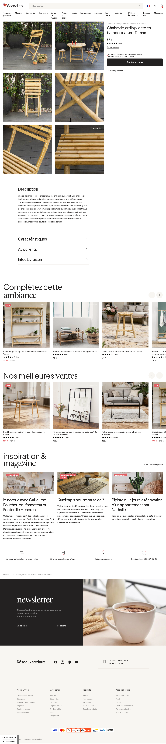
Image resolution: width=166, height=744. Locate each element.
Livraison (119, 702)
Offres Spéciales (133, 14)
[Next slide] (159, 295)
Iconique (98, 13)
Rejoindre (61, 625)
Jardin (74, 13)
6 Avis (120, 43)
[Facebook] (56, 663)
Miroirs (85, 696)
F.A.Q (118, 699)
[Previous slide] (151, 295)
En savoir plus (113, 47)
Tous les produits (90, 709)
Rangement (85, 13)
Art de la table (65, 15)
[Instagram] (62, 663)
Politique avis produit (124, 706)
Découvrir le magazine (153, 464)
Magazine (158, 13)
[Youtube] (76, 663)
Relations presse (23, 709)
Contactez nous (135, 62)
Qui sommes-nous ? (25, 696)
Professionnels (23, 712)
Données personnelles (33, 739)
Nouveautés (88, 699)
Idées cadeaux (88, 706)
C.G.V (19, 739)
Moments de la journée (26, 702)
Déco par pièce (22, 699)
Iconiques (87, 702)
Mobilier (18, 13)
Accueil (6, 574)
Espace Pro (146, 14)
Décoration (31, 13)
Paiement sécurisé (123, 709)
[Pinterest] (69, 663)
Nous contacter (122, 696)
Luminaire (43, 13)
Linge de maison (54, 15)
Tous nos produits (7, 14)
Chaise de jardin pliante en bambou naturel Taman (127, 24)
